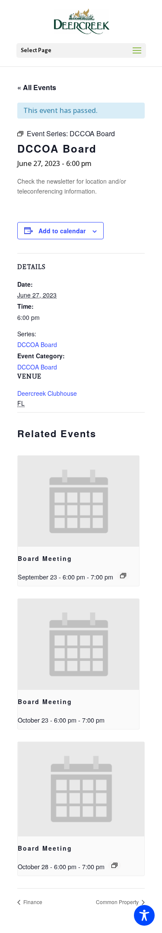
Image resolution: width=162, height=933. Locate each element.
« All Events (36, 87)
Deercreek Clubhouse (47, 393)
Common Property (118, 901)
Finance (32, 901)
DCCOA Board (37, 344)
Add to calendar (62, 230)
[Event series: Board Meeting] (123, 575)
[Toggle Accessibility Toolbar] (144, 915)
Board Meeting (45, 558)
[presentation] (78, 501)
